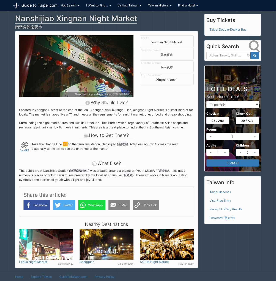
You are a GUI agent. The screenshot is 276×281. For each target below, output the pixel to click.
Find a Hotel (187, 5)
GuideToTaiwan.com (73, 276)
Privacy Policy (104, 276)
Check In (212, 113)
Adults (211, 145)
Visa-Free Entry (220, 200)
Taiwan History (158, 5)
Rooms (211, 129)
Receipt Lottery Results (226, 209)
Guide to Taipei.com (39, 5)
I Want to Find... (97, 5)
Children (242, 145)
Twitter (68, 205)
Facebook (40, 205)
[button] (27, 66)
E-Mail (122, 205)
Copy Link (150, 205)
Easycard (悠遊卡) (222, 218)
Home (19, 276)
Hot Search (69, 5)
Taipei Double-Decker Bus (228, 29)
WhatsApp (95, 205)
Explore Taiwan (41, 276)
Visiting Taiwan (128, 5)
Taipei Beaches (220, 192)
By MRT (25, 150)
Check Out (243, 113)
